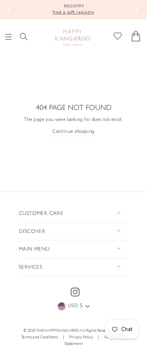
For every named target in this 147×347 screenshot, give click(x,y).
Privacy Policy (81, 337)
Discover (32, 231)
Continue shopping (73, 131)
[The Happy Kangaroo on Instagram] (75, 292)
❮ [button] (9, 9)
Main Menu (34, 248)
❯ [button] (137, 9)
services (30, 266)
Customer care (41, 213)
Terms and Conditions (40, 337)
